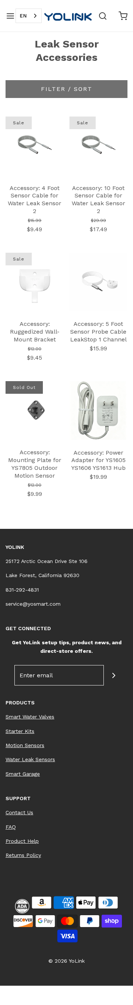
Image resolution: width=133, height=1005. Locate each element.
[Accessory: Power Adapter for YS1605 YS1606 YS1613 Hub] (98, 409)
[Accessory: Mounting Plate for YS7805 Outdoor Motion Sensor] (35, 409)
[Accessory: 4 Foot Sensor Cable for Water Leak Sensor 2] (35, 145)
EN (23, 16)
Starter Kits (20, 731)
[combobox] (29, 16)
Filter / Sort (66, 88)
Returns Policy (23, 855)
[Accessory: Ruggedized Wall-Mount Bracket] (35, 281)
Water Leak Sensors (30, 759)
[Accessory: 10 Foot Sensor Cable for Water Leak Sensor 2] (98, 145)
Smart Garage (23, 774)
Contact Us (19, 812)
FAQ (11, 827)
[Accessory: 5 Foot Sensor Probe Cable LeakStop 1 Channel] (98, 281)
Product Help (22, 841)
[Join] (114, 675)
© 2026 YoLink (66, 961)
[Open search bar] (102, 16)
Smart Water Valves (30, 717)
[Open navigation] (10, 16)
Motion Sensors (25, 745)
